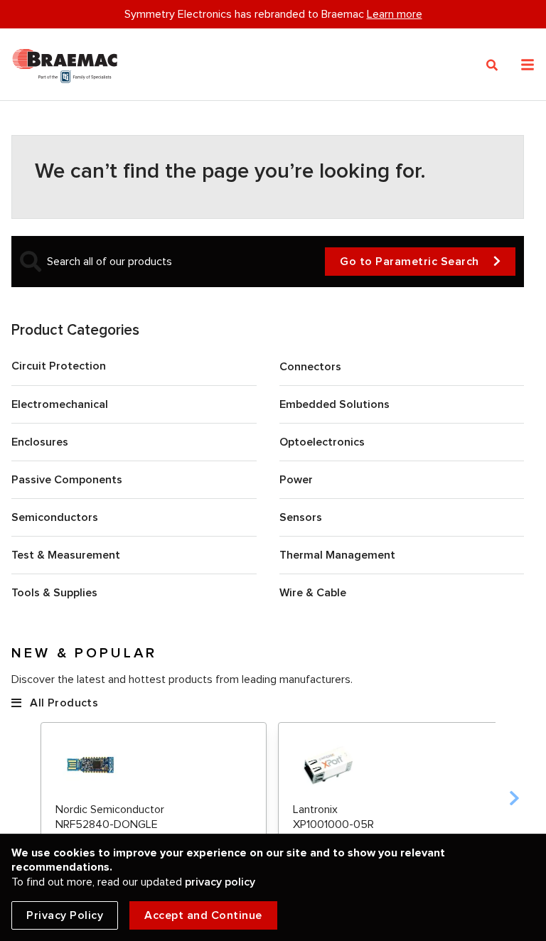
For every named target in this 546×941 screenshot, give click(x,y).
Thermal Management (337, 555)
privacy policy (220, 882)
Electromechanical (59, 404)
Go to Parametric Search (409, 261)
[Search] (492, 65)
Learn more (394, 14)
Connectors (310, 366)
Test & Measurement (65, 555)
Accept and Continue (203, 915)
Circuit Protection (58, 366)
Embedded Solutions (334, 404)
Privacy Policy (64, 915)
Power (296, 479)
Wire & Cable (312, 592)
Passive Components (66, 479)
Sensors (300, 517)
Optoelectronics (322, 442)
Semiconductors (54, 517)
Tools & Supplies (54, 592)
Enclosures (39, 442)
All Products (64, 703)
